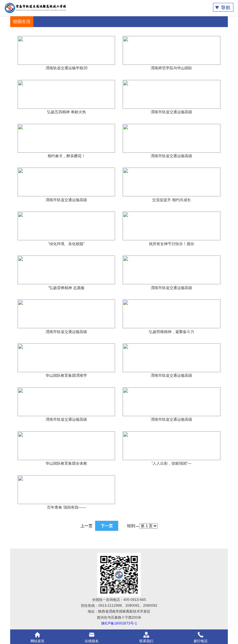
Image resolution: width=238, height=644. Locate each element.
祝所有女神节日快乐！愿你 (171, 244)
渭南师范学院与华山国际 (171, 68)
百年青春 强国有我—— (66, 507)
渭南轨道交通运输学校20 (66, 68)
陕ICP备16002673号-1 (119, 623)
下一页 (107, 525)
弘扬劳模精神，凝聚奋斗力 (171, 332)
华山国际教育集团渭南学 (66, 375)
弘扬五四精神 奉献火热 (66, 112)
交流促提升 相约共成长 (171, 200)
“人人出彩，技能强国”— (172, 463)
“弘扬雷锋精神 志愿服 (66, 288)
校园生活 (21, 21)
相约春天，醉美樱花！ (66, 156)
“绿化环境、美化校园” (66, 244)
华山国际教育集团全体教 (66, 463)
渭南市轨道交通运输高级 (171, 112)
